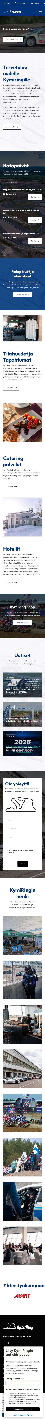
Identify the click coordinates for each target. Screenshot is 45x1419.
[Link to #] (40, 11)
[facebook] (4, 1343)
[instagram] (8, 1343)
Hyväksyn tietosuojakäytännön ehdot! (21, 851)
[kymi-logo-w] (12, 10)
